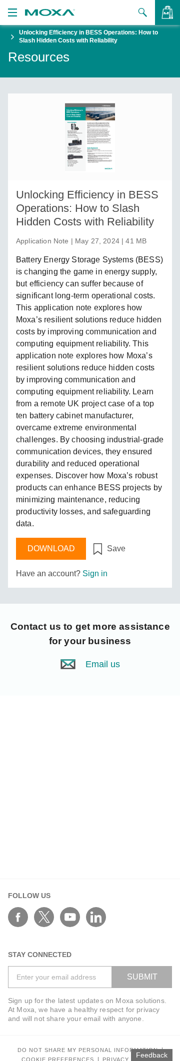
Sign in (95, 573)
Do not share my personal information (88, 1050)
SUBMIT (142, 977)
